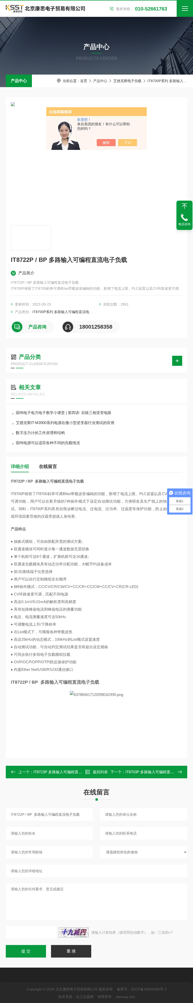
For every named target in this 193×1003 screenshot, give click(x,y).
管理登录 (105, 997)
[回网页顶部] (184, 206)
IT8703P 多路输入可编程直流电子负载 (157, 772)
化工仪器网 (84, 997)
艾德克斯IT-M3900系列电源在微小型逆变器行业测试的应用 (65, 423)
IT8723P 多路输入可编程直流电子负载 (65, 772)
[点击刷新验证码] (74, 932)
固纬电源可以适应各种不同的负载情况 (48, 443)
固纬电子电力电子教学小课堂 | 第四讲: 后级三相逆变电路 (63, 412)
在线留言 (48, 466)
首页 (83, 81)
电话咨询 (184, 224)
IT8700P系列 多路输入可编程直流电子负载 (66, 312)
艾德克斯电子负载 (127, 81)
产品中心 (19, 81)
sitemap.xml (125, 997)
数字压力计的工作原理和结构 (40, 433)
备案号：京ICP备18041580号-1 (142, 989)
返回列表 (100, 772)
